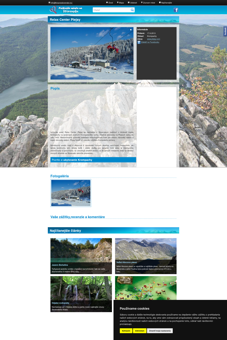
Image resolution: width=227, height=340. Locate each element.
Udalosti (133, 2)
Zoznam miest (149, 2)
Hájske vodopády (60, 302)
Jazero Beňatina (60, 264)
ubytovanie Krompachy (77, 160)
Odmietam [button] (139, 331)
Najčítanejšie (166, 2)
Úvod (110, 2)
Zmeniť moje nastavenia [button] (160, 331)
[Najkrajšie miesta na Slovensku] (66, 9)
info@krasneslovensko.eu (61, 2)
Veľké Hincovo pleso (126, 262)
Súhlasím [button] (126, 331)
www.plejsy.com (153, 39)
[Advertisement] (91, 110)
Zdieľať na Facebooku (150, 42)
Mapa (121, 2)
